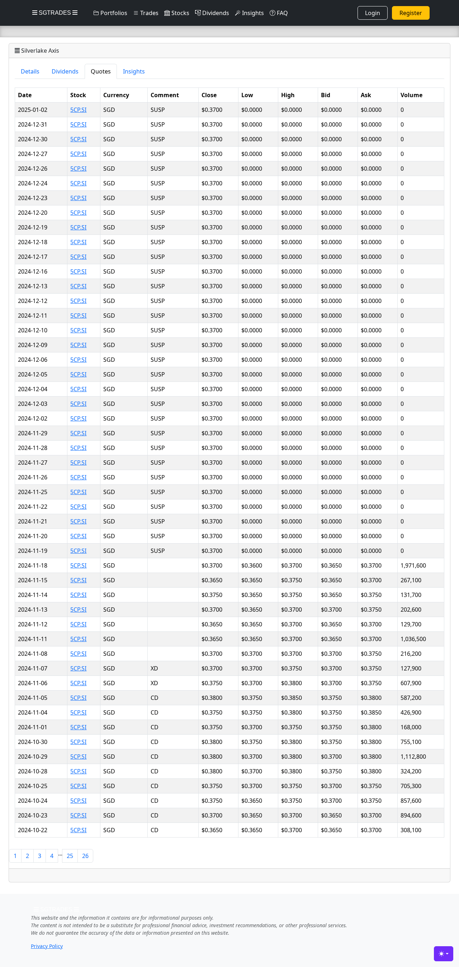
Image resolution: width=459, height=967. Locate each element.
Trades (148, 13)
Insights (252, 13)
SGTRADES (54, 13)
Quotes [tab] (101, 71)
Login (372, 13)
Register (410, 13)
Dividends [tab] (65, 71)
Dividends (215, 13)
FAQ (281, 13)
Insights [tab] (134, 71)
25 (70, 856)
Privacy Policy (47, 946)
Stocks (179, 13)
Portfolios (113, 13)
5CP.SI (78, 110)
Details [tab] (30, 71)
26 (85, 856)
